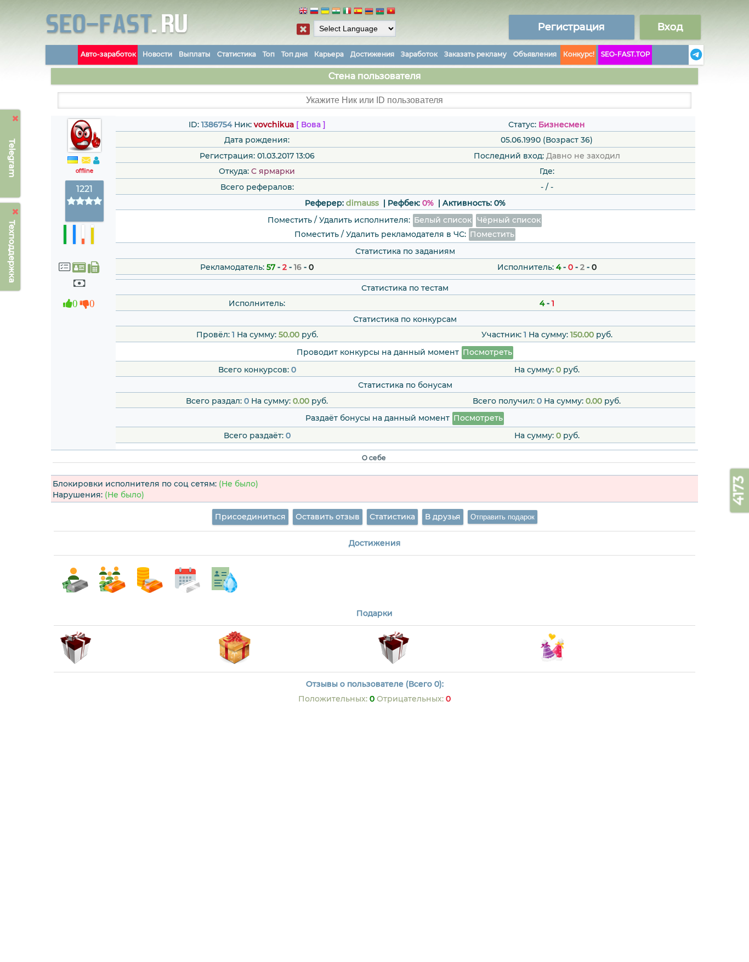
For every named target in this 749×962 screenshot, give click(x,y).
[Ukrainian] (325, 12)
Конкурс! (578, 54)
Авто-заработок (108, 54)
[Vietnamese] (391, 12)
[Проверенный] (79, 267)
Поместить (492, 234)
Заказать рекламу (475, 54)
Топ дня (294, 54)
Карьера (329, 54)
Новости (157, 54)
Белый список (443, 220)
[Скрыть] (16, 118)
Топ (269, 54)
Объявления (535, 54)
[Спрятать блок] (303, 29)
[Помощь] (685, 55)
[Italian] (347, 12)
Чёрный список (509, 220)
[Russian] (314, 12)
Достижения (372, 54)
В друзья (443, 517)
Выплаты (195, 54)
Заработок (419, 54)
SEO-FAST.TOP (625, 54)
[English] (303, 12)
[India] (336, 12)
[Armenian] (369, 12)
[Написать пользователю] (86, 161)
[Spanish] (358, 12)
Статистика (236, 54)
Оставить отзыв (328, 517)
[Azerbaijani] (380, 12)
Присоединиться (250, 517)
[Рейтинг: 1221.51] (84, 201)
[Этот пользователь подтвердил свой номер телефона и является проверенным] (93, 267)
